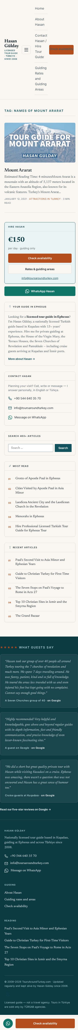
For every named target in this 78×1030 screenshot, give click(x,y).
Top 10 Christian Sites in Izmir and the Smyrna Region (41, 604)
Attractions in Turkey (45, 199)
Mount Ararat (18, 170)
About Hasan (39, 21)
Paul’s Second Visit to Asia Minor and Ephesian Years (40, 562)
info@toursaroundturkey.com (40, 278)
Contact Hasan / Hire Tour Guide (41, 46)
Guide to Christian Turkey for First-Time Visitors (42, 576)
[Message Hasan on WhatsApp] (8, 1023)
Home (39, 8)
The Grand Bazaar (27, 615)
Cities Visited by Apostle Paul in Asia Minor (39, 490)
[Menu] (26, 49)
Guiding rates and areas (19, 899)
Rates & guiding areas (40, 269)
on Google (54, 700)
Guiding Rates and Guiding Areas (41, 79)
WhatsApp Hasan (43, 291)
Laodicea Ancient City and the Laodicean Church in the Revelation (42, 504)
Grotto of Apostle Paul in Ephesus (37, 478)
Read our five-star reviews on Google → (25, 809)
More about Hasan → (21, 358)
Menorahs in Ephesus (29, 516)
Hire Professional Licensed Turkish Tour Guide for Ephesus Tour (41, 528)
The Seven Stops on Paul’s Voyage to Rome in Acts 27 (39, 590)
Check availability (61, 49)
